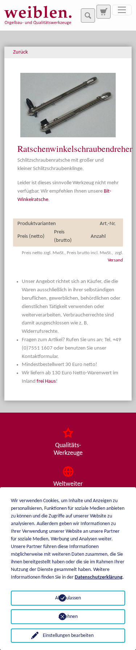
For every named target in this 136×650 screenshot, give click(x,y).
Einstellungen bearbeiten (68, 635)
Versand (115, 260)
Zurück (20, 52)
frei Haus (46, 381)
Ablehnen (68, 616)
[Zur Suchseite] (103, 12)
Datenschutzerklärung (99, 577)
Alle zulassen (68, 598)
